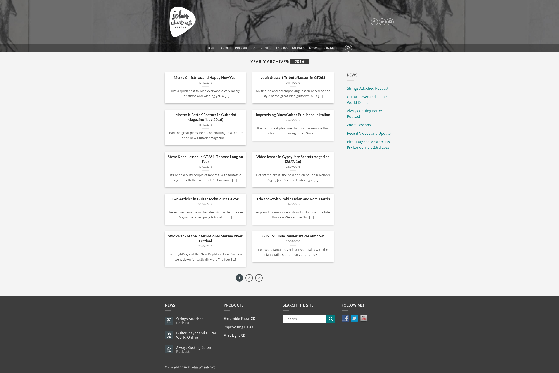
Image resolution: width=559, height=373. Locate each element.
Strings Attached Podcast (367, 88)
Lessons (281, 48)
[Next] (259, 278)
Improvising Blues (238, 327)
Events (265, 48)
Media (297, 48)
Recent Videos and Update (369, 133)
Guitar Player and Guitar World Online (367, 99)
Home (211, 48)
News (314, 48)
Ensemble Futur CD (239, 318)
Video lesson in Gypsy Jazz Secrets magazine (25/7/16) (293, 159)
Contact (330, 48)
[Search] (348, 48)
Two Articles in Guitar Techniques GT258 (205, 199)
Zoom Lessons (359, 124)
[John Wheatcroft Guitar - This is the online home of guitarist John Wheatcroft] (182, 22)
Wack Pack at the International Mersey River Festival (205, 238)
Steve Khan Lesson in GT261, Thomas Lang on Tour (205, 159)
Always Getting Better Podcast (364, 113)
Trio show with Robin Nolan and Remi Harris (293, 199)
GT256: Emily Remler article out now (293, 236)
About (225, 48)
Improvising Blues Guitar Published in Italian (293, 115)
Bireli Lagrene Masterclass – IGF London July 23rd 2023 (370, 144)
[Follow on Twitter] (382, 22)
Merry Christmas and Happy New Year (205, 77)
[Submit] (330, 319)
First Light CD (235, 335)
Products (243, 48)
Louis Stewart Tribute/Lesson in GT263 (293, 77)
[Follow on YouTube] (390, 22)
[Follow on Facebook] (374, 22)
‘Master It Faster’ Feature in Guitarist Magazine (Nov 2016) (205, 117)
